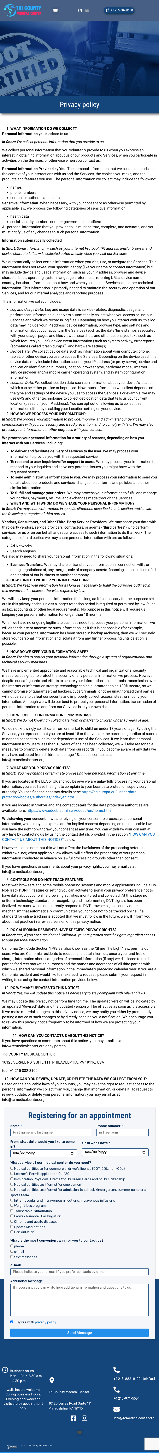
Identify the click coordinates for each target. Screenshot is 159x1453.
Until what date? (96, 1143)
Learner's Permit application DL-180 (41, 1174)
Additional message (26, 1281)
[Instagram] (84, 1418)
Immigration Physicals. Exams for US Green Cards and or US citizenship (69, 1179)
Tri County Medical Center (69, 1392)
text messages (25, 1257)
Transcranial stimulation (33, 1211)
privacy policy (45, 1322)
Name (15, 1126)
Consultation (24, 1232)
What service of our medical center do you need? (50, 1163)
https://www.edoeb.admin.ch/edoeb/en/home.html (69, 810)
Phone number (108, 1126)
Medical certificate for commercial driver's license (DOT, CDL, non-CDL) (69, 1168)
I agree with (35, 1322)
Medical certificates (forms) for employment (48, 1184)
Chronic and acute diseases (35, 1222)
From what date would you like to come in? (42, 1144)
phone (19, 1246)
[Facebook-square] (73, 1418)
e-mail (19, 1252)
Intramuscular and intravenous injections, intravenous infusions (64, 1200)
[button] (55, 10)
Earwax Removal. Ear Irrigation (37, 1216)
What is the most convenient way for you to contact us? (57, 1240)
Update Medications (29, 1227)
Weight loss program (30, 1206)
